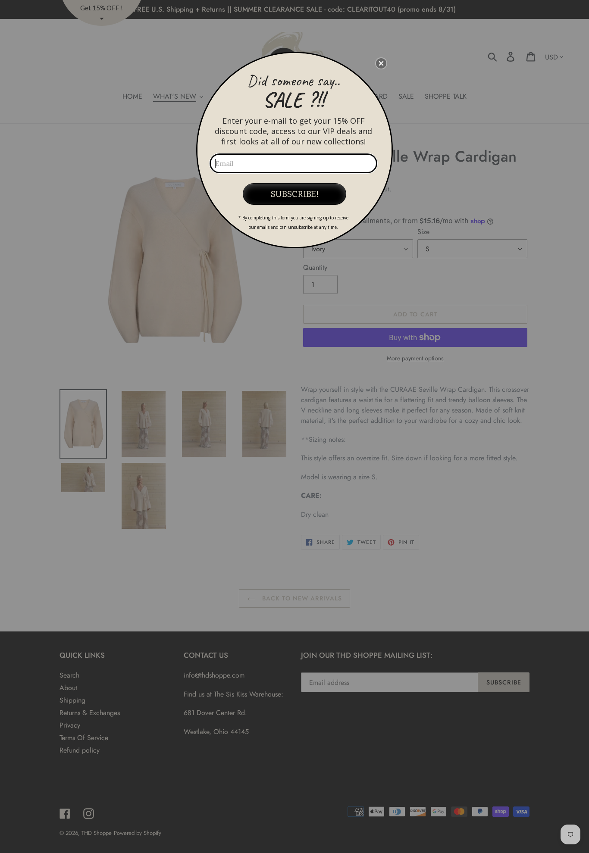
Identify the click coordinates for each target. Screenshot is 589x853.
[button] (381, 63)
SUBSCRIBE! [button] (295, 194)
